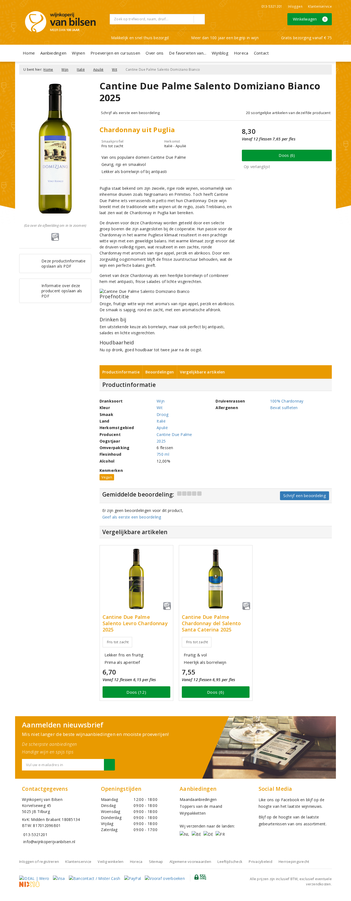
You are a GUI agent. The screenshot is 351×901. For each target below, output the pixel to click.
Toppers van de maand (201, 806)
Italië (81, 69)
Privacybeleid (260, 861)
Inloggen (295, 6)
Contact (261, 53)
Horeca (241, 53)
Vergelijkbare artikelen (202, 372)
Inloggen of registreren (39, 861)
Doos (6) (287, 155)
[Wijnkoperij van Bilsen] (60, 22)
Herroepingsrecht (294, 861)
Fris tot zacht (118, 641)
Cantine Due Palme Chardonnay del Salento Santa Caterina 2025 (211, 623)
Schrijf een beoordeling (304, 495)
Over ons (154, 53)
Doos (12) (136, 692)
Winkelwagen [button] (309, 19)
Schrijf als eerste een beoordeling (130, 112)
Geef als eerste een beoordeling (131, 517)
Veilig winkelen (110, 861)
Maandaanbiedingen (198, 799)
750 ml (163, 454)
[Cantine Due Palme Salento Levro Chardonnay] (136, 579)
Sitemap (156, 861)
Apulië (98, 69)
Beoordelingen (159, 372)
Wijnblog (220, 53)
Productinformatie (121, 372)
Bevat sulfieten (284, 407)
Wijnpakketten (193, 813)
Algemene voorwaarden (190, 861)
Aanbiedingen (53, 53)
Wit (114, 69)
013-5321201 (271, 6)
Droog (162, 414)
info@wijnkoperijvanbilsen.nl (49, 841)
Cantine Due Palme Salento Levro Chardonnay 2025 (135, 623)
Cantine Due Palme (174, 434)
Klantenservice (320, 6)
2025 (161, 441)
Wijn (64, 69)
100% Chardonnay (287, 401)
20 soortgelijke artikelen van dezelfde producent (288, 112)
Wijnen (78, 53)
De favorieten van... (187, 53)
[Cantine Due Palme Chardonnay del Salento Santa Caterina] (215, 579)
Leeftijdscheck (229, 861)
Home (29, 53)
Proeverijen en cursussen (115, 53)
